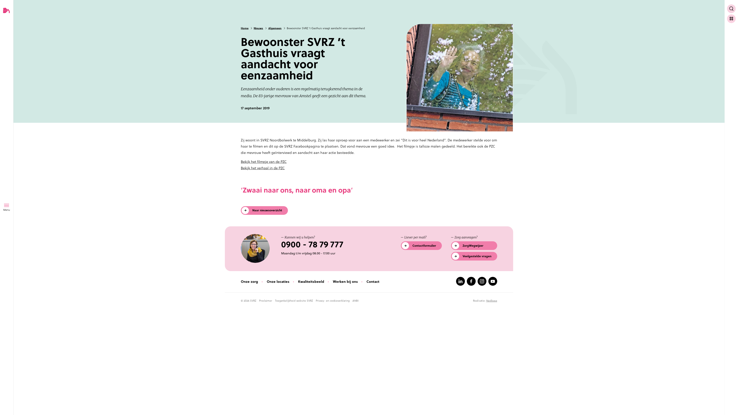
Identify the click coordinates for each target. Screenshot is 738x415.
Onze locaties (278, 281)
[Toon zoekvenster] (731, 8)
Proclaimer (265, 301)
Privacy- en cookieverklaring (333, 301)
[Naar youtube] (492, 281)
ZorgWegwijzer (473, 246)
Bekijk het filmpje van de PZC (264, 161)
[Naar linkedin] (460, 281)
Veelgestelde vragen (477, 256)
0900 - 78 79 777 (312, 244)
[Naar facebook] (471, 281)
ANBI (355, 301)
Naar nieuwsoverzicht (267, 210)
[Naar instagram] (482, 281)
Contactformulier (424, 246)
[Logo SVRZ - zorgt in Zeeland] (6, 11)
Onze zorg (249, 281)
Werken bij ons (345, 281)
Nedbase (491, 301)
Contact (373, 281)
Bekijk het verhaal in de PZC (263, 168)
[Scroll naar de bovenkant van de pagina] (731, 405)
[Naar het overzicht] (731, 18)
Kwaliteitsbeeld (311, 281)
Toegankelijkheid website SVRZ (294, 301)
